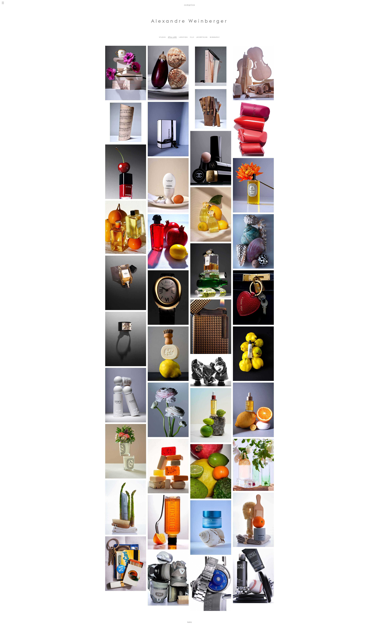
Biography (215, 37)
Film (192, 37)
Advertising (202, 37)
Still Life (172, 37)
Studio (162, 37)
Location (183, 37)
